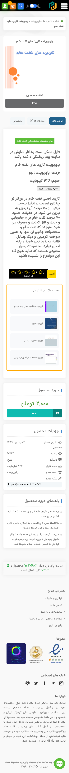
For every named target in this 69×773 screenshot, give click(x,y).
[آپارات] (27, 683)
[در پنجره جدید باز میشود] (56, 663)
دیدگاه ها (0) (37, 121)
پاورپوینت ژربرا (37, 323)
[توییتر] (36, 683)
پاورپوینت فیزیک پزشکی (33, 340)
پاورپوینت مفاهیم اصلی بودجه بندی (28, 306)
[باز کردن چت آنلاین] (59, 763)
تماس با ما (56, 605)
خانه (57, 21)
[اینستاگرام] (61, 683)
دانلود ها (47, 21)
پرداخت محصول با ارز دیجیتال (45, 619)
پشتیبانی (18, 121)
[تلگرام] (53, 683)
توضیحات (57, 121)
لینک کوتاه (51, 479)
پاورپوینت (36, 21)
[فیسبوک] (44, 683)
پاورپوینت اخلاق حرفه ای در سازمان (28, 357)
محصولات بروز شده (51, 612)
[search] (21, 6)
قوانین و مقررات (53, 598)
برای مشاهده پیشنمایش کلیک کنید (35, 141)
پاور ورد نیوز (55, 625)
